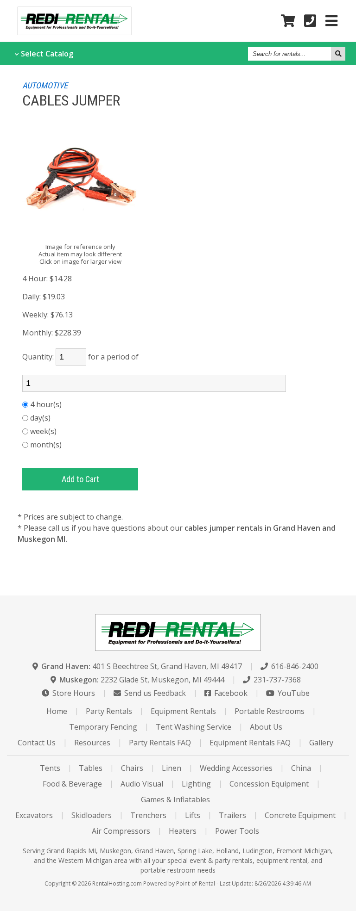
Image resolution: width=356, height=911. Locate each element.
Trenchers (148, 815)
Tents (50, 768)
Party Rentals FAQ (160, 742)
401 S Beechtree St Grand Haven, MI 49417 (141, 666)
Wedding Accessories (236, 768)
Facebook (230, 693)
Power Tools (237, 831)
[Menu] (331, 21)
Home (56, 711)
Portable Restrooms (270, 711)
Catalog (47, 54)
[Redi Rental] (74, 32)
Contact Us (37, 742)
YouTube (293, 693)
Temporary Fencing (103, 727)
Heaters (183, 831)
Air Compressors (121, 831)
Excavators (34, 815)
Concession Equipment (269, 784)
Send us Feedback (154, 693)
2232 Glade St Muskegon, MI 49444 (141, 680)
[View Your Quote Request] (288, 21)
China (301, 768)
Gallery (321, 742)
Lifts (192, 815)
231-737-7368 (276, 680)
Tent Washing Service (193, 727)
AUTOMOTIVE (45, 85)
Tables (90, 768)
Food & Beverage (72, 784)
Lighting (196, 784)
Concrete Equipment (300, 815)
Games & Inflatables (175, 799)
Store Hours (73, 693)
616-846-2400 (293, 666)
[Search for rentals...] (338, 54)
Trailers (232, 815)
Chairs (132, 768)
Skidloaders (91, 815)
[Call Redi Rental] (310, 21)
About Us (266, 727)
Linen (171, 768)
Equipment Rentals (183, 711)
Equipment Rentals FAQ (250, 742)
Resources (92, 742)
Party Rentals (109, 711)
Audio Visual (142, 784)
